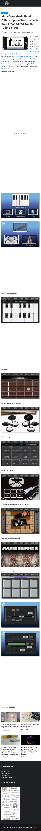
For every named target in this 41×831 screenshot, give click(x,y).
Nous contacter (6, 773)
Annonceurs (5, 775)
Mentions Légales (6, 777)
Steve (5, 32)
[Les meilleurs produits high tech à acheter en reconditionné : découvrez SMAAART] (30, 717)
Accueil (5, 9)
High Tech (11, 9)
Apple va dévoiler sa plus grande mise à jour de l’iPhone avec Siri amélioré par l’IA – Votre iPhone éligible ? (29, 750)
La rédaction (5, 771)
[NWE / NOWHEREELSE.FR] (7, 3)
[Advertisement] (20, 95)
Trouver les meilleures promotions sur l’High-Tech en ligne (10, 726)
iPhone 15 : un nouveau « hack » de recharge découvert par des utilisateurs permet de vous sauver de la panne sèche (10, 750)
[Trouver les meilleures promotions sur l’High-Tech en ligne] (10, 717)
